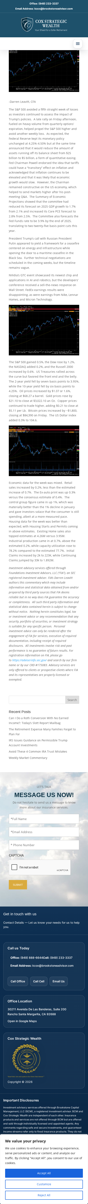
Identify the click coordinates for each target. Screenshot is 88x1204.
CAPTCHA (16, 855)
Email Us (59, 981)
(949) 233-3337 (48, 3)
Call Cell (38, 981)
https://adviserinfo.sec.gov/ (29, 660)
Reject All (44, 1195)
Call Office (18, 981)
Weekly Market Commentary (28, 758)
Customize (44, 1184)
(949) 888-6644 (31, 957)
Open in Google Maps (22, 1021)
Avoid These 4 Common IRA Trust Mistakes (38, 751)
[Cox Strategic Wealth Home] (44, 24)
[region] (44, 1169)
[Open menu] (77, 43)
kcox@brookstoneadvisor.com (53, 8)
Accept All (44, 1173)
